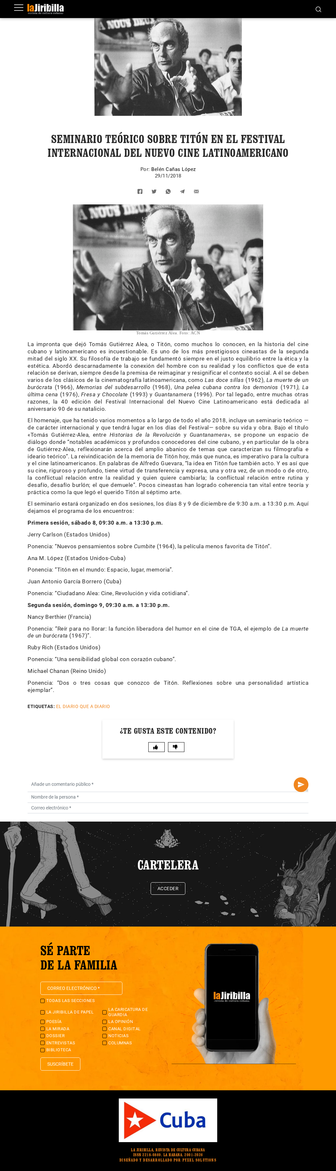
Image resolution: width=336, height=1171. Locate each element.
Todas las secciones (70, 1000)
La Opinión (120, 1021)
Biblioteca (58, 1049)
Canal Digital (124, 1028)
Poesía (54, 1021)
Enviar (301, 784)
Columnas (120, 1042)
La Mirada (58, 1028)
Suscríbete (60, 1064)
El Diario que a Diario (83, 706)
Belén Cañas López (173, 169)
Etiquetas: (41, 706)
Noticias (118, 1035)
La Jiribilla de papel (70, 1012)
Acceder (168, 888)
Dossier (55, 1035)
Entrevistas (60, 1042)
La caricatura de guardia (128, 1012)
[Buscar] (318, 8)
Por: (146, 169)
